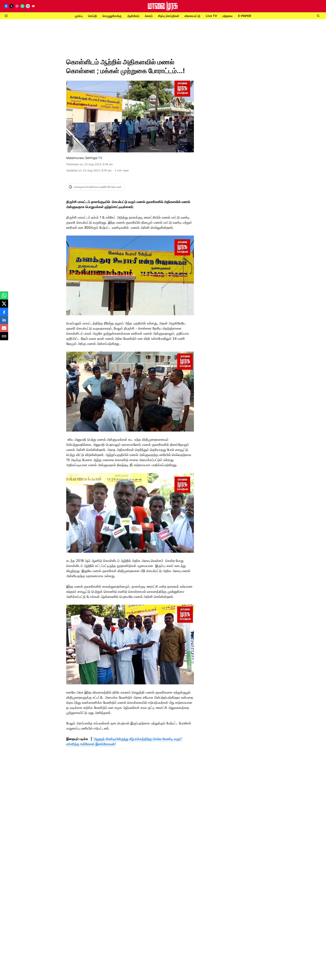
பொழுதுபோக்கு (112, 16)
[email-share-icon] (4, 329)
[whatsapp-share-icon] (4, 297)
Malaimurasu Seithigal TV (84, 158)
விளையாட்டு (192, 16)
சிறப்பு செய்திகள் (168, 16)
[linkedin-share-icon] (4, 321)
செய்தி (92, 16)
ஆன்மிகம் (133, 16)
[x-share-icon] (4, 305)
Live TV (211, 16)
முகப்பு (79, 16)
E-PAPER (244, 16)
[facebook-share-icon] (4, 313)
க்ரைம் (149, 16)
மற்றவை (227, 16)
